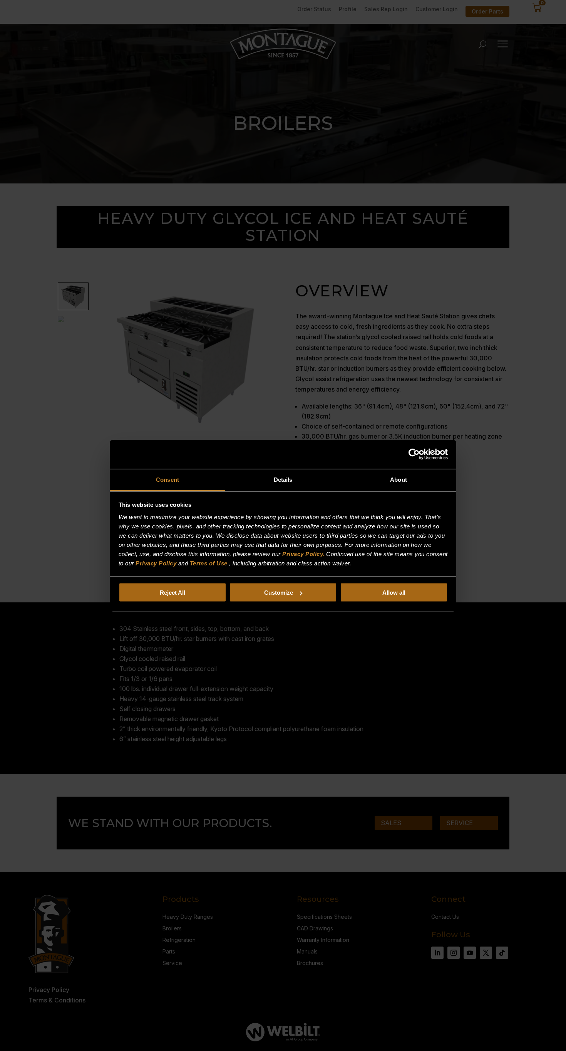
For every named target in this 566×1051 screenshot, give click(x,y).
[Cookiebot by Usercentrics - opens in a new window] (414, 454)
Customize (278, 592)
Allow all (393, 592)
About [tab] (398, 479)
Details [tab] (283, 479)
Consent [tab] (167, 479)
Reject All (172, 592)
